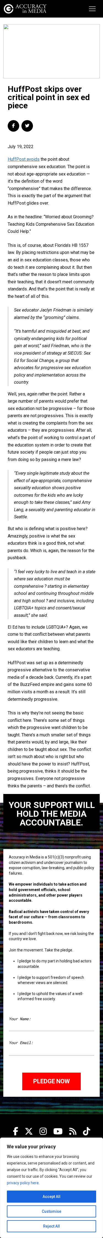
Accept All (51, 1196)
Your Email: (21, 1042)
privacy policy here (23, 1183)
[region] (51, 1188)
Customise (51, 1211)
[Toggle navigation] (92, 9)
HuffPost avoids (24, 159)
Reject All (51, 1226)
